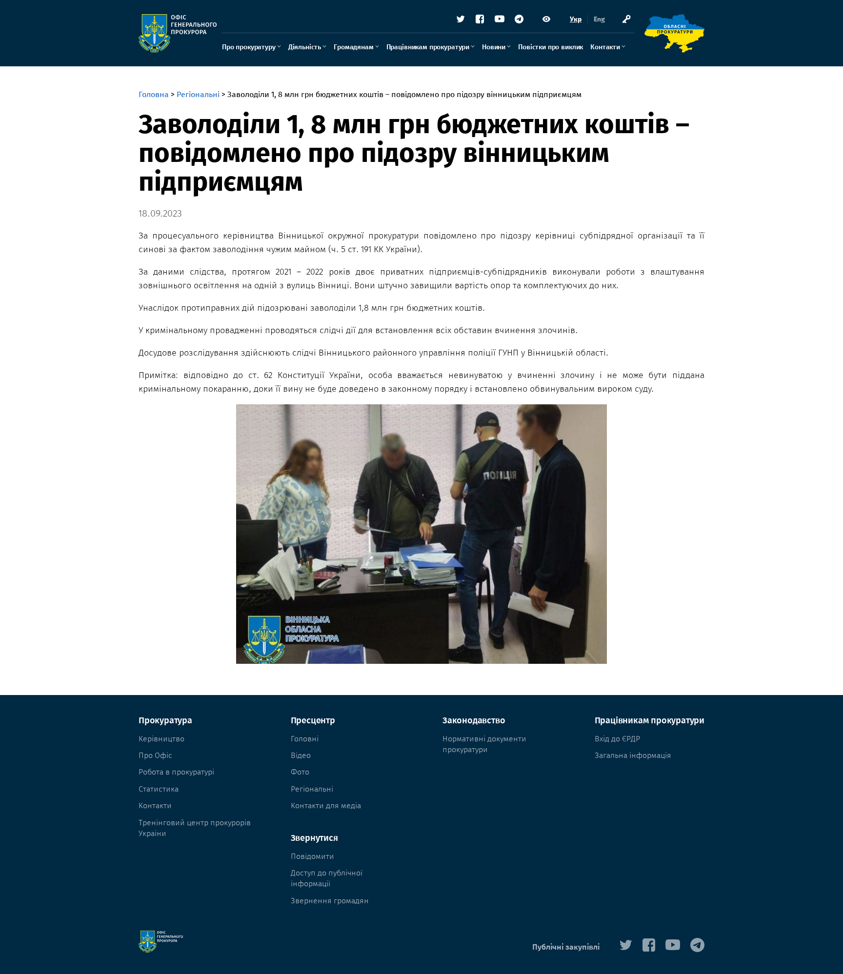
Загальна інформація (633, 755)
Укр (576, 19)
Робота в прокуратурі (176, 771)
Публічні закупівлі (566, 947)
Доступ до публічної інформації (326, 878)
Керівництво (161, 738)
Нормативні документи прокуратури (484, 744)
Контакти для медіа (326, 805)
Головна (154, 94)
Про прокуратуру (249, 47)
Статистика (159, 789)
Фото (300, 771)
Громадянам (353, 47)
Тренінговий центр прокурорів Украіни (195, 828)
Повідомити (312, 856)
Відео (301, 755)
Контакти (605, 47)
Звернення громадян (330, 900)
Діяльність (304, 47)
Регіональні (198, 94)
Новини (493, 47)
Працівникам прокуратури (427, 47)
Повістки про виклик (550, 47)
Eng (599, 19)
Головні (305, 738)
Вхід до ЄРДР (617, 738)
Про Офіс (155, 755)
